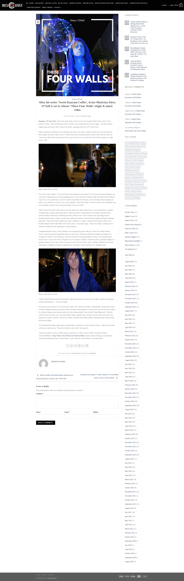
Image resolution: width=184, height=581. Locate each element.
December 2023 (130, 393)
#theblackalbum (130, 195)
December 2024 (130, 344)
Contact (57, 7)
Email (67, 412)
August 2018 (129, 561)
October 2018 (129, 553)
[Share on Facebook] (67, 346)
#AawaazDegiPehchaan (132, 143)
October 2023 (129, 401)
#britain (137, 153)
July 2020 (128, 545)
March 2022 (129, 479)
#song (133, 191)
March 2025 (129, 331)
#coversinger (129, 156)
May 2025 (128, 323)
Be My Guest (63, 3)
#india (132, 167)
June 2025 (128, 319)
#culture (143, 156)
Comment (40, 394)
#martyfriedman (138, 177)
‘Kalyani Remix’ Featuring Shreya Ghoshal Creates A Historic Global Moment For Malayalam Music (138, 65)
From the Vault (122, 3)
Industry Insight (33, 7)
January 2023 (129, 438)
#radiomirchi (139, 184)
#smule (128, 191)
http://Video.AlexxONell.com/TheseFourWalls (68, 336)
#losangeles (139, 174)
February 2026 (130, 286)
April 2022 (128, 475)
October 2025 (129, 303)
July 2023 (128, 414)
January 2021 (129, 537)
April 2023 (128, 426)
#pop (132, 184)
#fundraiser (140, 163)
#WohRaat (137, 198)
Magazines (39, 3)
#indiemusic (129, 170)
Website (95, 412)
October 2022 (129, 451)
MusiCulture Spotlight (104, 3)
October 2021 (129, 500)
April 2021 (128, 525)
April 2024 (128, 377)
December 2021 (130, 492)
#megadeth (129, 181)
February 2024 (130, 385)
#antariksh (129, 150)
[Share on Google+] (83, 346)
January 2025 (129, 340)
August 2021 (129, 508)
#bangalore (137, 150)
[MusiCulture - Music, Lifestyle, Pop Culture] (12, 5)
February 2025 (130, 336)
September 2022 (130, 455)
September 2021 (130, 504)
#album (143, 143)
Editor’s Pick (88, 3)
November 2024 (130, 348)
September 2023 (130, 405)
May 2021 (128, 520)
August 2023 (129, 409)
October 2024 (129, 352)
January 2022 (129, 488)
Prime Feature (75, 3)
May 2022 (128, 471)
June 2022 (128, 467)
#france (133, 163)
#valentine (129, 198)
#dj (135, 160)
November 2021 (130, 496)
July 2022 (128, 463)
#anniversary (141, 146)
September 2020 (130, 541)
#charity (144, 153)
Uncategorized (130, 249)
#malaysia (128, 177)
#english (140, 160)
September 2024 (130, 356)
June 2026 (128, 270)
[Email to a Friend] (75, 346)
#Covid (137, 156)
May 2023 (128, 422)
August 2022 (129, 459)
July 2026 (128, 266)
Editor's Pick (129, 220)
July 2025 (128, 315)
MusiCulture (86, 116)
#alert (127, 146)
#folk (127, 163)
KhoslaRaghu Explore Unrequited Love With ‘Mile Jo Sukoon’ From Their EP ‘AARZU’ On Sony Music (138, 52)
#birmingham (129, 153)
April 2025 (128, 327)
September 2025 (130, 307)
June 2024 (128, 368)
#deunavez (129, 160)
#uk (144, 195)
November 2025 (130, 298)
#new (127, 184)
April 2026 (128, 278)
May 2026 (128, 274)
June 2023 (128, 418)
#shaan (144, 188)
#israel (137, 170)
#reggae (128, 188)
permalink (93, 353)
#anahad (133, 146)
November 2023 (130, 397)
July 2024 (128, 364)
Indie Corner (47, 7)
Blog (44, 575)
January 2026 (129, 290)
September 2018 (130, 557)
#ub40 (139, 195)
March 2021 (129, 529)
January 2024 (129, 389)
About (38, 575)
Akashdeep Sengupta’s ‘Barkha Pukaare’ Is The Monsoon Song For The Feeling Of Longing (138, 77)
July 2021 (128, 512)
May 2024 (128, 372)
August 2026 (129, 261)
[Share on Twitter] (71, 346)
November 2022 (130, 446)
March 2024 (129, 381)
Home (31, 3)
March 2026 (129, 282)
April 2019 (128, 549)
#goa (127, 167)
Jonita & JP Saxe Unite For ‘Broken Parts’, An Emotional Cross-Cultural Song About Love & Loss (139, 40)
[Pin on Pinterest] (79, 346)
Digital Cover (51, 3)
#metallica (137, 181)
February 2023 (130, 434)
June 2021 (128, 516)
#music (144, 181)
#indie (138, 167)
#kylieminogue (130, 174)
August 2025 (129, 311)
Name (38, 412)
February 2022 (130, 483)
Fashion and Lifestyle (139, 3)
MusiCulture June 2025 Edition (135, 131)
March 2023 (129, 430)
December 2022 (130, 442)
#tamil (139, 191)
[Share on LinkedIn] (87, 346)
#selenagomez (136, 188)
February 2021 (130, 533)
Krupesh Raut (52, 578)
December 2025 (130, 294)
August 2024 (129, 360)
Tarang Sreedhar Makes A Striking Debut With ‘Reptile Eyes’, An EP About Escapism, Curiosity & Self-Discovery (139, 27)
